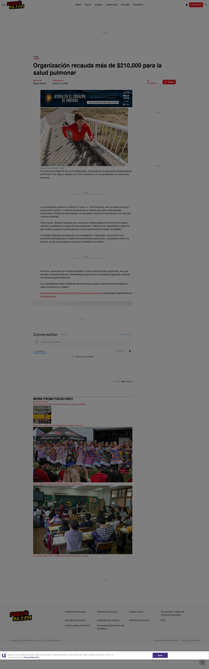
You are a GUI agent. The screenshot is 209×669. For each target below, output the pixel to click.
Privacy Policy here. (31, 657)
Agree (160, 655)
